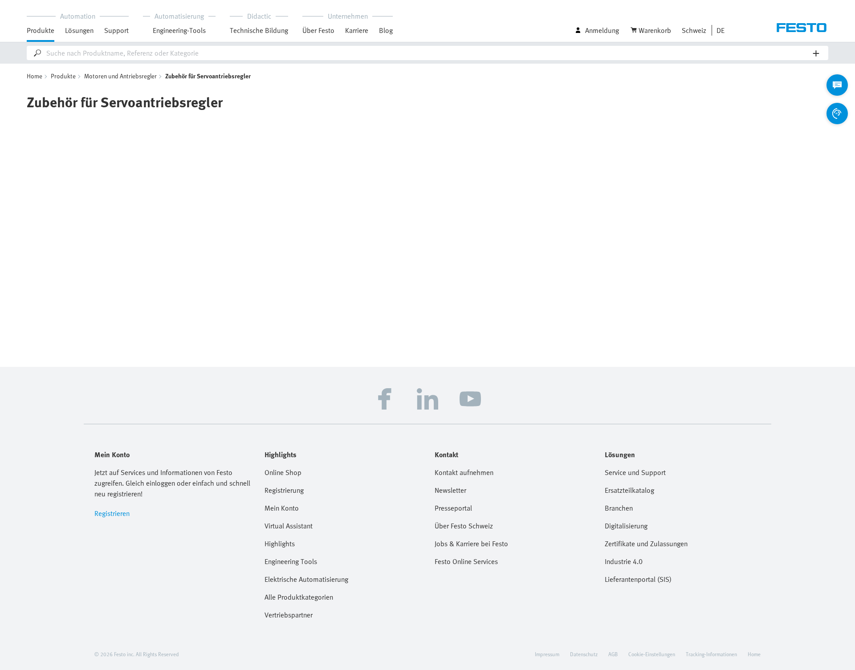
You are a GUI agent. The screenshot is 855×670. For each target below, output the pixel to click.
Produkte (63, 76)
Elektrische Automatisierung (306, 579)
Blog (386, 30)
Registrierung (284, 490)
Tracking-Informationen (711, 654)
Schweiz (694, 30)
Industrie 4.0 (624, 561)
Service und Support (635, 472)
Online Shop (283, 472)
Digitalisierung (626, 525)
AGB (613, 654)
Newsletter (450, 490)
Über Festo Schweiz (464, 525)
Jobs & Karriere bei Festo (471, 543)
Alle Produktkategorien (299, 597)
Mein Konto (282, 508)
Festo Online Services (466, 561)
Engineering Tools (291, 561)
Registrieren (112, 513)
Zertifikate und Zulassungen (646, 543)
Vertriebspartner (289, 614)
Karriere (356, 30)
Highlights (280, 543)
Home (34, 76)
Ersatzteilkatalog (629, 490)
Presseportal (453, 508)
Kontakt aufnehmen (464, 472)
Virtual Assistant (289, 525)
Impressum (547, 654)
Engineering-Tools (179, 30)
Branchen (619, 508)
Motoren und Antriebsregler (120, 76)
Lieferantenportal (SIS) (638, 579)
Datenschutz (584, 654)
